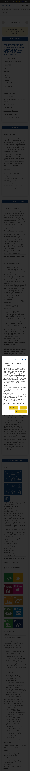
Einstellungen (14, 408)
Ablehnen (23, 408)
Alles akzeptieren (21, 411)
